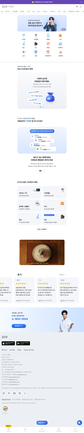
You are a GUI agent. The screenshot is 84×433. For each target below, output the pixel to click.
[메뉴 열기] (81, 7)
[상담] (79, 422)
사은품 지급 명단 (29, 350)
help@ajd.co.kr (13, 379)
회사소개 (4, 350)
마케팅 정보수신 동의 (27, 399)
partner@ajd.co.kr (14, 382)
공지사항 (12, 350)
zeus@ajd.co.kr (21, 374)
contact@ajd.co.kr (14, 377)
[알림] (77, 6)
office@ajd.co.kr (14, 384)
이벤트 (19, 350)
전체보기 (61, 275)
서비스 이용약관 (16, 399)
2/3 (63, 29)
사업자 (77, 11)
